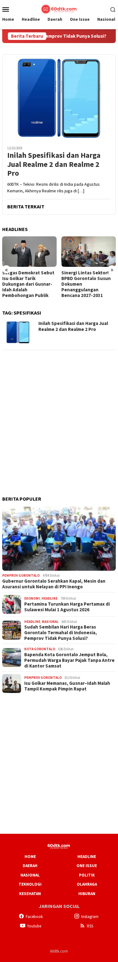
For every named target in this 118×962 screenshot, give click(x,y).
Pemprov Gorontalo (21, 575)
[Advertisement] (59, 415)
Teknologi (30, 884)
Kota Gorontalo (39, 649)
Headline (50, 598)
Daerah (30, 865)
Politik (87, 875)
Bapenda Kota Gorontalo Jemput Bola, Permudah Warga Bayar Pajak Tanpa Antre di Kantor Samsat (69, 660)
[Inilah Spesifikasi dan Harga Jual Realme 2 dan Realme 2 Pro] (59, 97)
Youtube (34, 926)
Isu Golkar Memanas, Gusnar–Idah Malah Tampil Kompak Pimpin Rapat (67, 686)
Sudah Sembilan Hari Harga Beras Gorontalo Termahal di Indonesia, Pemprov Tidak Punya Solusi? (60, 632)
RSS (90, 926)
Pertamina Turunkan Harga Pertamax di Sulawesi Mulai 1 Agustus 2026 (67, 607)
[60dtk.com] (59, 8)
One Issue (86, 865)
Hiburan (86, 893)
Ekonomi (32, 598)
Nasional (50, 621)
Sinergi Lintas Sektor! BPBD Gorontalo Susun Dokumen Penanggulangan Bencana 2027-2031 (86, 284)
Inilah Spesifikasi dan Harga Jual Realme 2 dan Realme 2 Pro (53, 164)
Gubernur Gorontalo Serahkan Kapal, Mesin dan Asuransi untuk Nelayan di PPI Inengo (53, 584)
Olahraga (87, 884)
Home (30, 856)
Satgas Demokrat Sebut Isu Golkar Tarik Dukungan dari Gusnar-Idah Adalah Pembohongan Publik (28, 284)
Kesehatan (30, 893)
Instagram (89, 916)
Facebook (34, 916)
